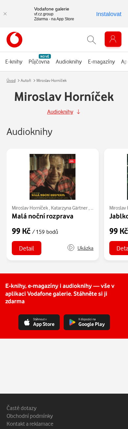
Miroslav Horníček (30, 208)
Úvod (11, 80)
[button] (80, 248)
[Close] (5, 14)
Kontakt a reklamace (30, 423)
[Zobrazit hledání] (91, 40)
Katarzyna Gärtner (69, 208)
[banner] (14, 39)
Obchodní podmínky (30, 415)
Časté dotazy (21, 407)
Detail (26, 248)
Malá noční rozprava (43, 216)
